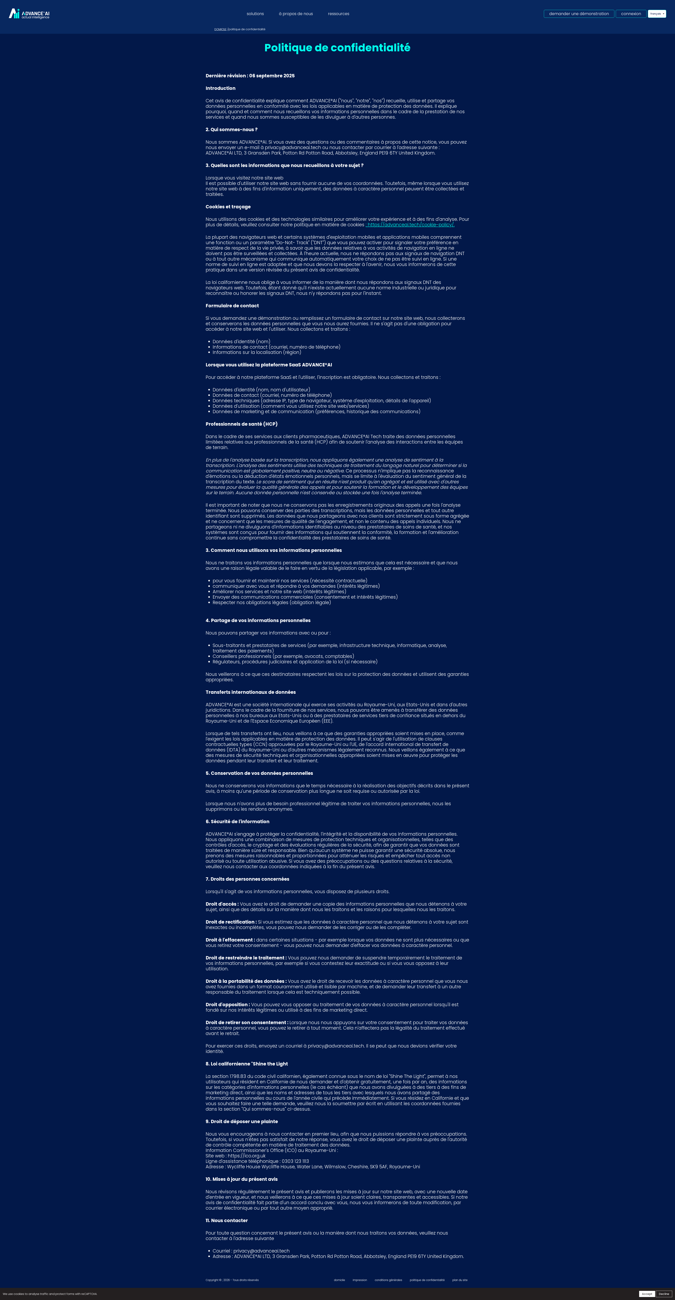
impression (360, 1280)
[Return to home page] (29, 14)
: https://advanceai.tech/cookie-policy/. (410, 225)
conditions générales (388, 1280)
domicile (220, 29)
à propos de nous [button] (296, 14)
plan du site (460, 1280)
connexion (631, 14)
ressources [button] (338, 14)
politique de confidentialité (427, 1280)
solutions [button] (255, 14)
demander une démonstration (579, 14)
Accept (647, 1294)
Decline (664, 1294)
